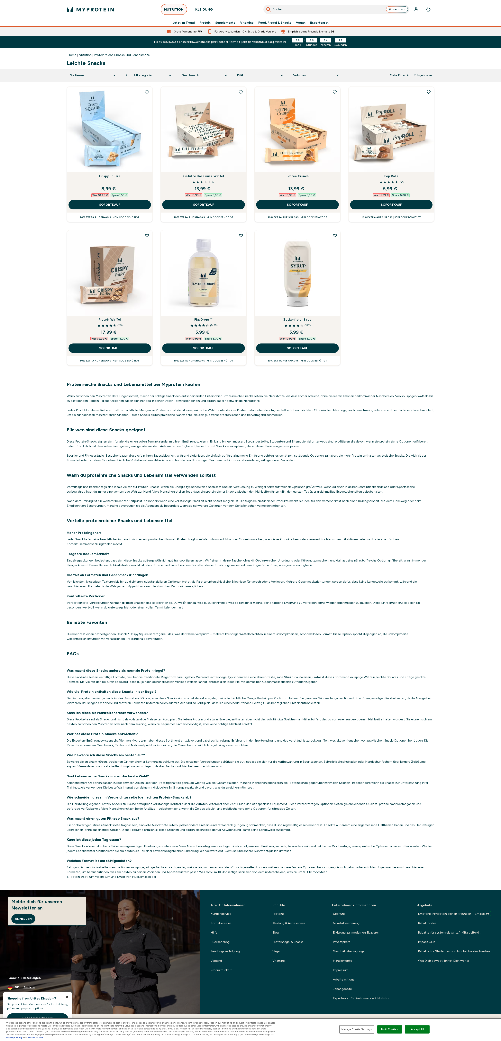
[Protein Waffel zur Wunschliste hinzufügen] (147, 236)
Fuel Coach (399, 9)
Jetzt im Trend (183, 22)
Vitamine (247, 22)
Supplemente (225, 22)
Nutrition (85, 55)
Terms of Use (35, 1037)
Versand (216, 960)
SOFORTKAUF (109, 204)
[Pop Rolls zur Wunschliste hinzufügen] (429, 92)
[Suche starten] (268, 9)
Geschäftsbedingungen (349, 951)
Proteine (278, 913)
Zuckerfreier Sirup (297, 319)
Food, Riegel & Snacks (274, 22)
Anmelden (23, 918)
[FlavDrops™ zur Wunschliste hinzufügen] (241, 236)
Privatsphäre (341, 942)
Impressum (340, 970)
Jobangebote (342, 989)
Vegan (300, 22)
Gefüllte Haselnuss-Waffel (203, 176)
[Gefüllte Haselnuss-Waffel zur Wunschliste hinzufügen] (241, 92)
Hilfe (214, 932)
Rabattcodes (427, 923)
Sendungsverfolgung (225, 951)
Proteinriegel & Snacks (288, 942)
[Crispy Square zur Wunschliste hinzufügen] (147, 92)
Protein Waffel (110, 319)
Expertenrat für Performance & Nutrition (361, 998)
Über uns (339, 913)
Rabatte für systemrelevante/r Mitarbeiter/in (449, 932)
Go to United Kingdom (38, 1018)
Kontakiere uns (221, 923)
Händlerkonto (342, 960)
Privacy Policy (14, 1037)
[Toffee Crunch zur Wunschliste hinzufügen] (335, 92)
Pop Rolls (391, 176)
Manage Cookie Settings (357, 1029)
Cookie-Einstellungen (25, 978)
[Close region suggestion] (67, 997)
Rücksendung (220, 942)
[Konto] (417, 9)
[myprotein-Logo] (90, 9)
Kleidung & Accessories (288, 923)
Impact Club (426, 942)
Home (72, 55)
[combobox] (336, 9)
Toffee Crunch (297, 176)
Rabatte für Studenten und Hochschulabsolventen (454, 951)
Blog (275, 932)
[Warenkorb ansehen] (428, 9)
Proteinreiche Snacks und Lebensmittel (122, 55)
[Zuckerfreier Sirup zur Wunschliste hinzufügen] (335, 236)
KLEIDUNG (204, 9)
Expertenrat (319, 22)
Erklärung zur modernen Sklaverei (355, 932)
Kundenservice (221, 913)
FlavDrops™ (203, 319)
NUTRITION (174, 9)
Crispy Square (110, 176)
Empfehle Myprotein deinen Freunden (453, 913)
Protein (205, 22)
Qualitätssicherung (346, 923)
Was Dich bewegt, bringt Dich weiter (443, 960)
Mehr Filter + (399, 75)
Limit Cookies (389, 1029)
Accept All (417, 1029)
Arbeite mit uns (343, 979)
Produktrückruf (221, 970)
